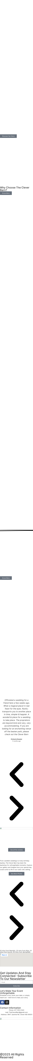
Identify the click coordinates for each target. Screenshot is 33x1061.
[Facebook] (2, 1002)
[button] (16, 775)
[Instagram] (7, 1002)
